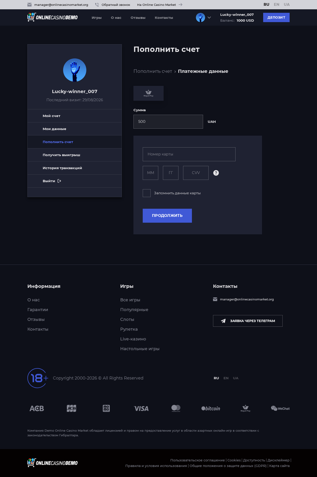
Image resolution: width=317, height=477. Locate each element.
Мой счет (51, 116)
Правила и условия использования (156, 465)
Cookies (234, 460)
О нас (116, 17)
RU (266, 5)
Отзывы (138, 17)
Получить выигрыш (61, 155)
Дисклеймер (279, 460)
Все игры (130, 299)
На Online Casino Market (156, 5)
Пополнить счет (152, 71)
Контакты (164, 17)
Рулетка (129, 329)
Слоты (127, 319)
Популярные (134, 309)
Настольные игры (140, 348)
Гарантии (37, 309)
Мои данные (54, 129)
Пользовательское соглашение (197, 460)
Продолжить (167, 215)
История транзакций (62, 168)
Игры (97, 17)
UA (287, 5)
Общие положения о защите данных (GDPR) (228, 465)
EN (276, 5)
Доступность (254, 460)
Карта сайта (279, 465)
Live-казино (133, 339)
